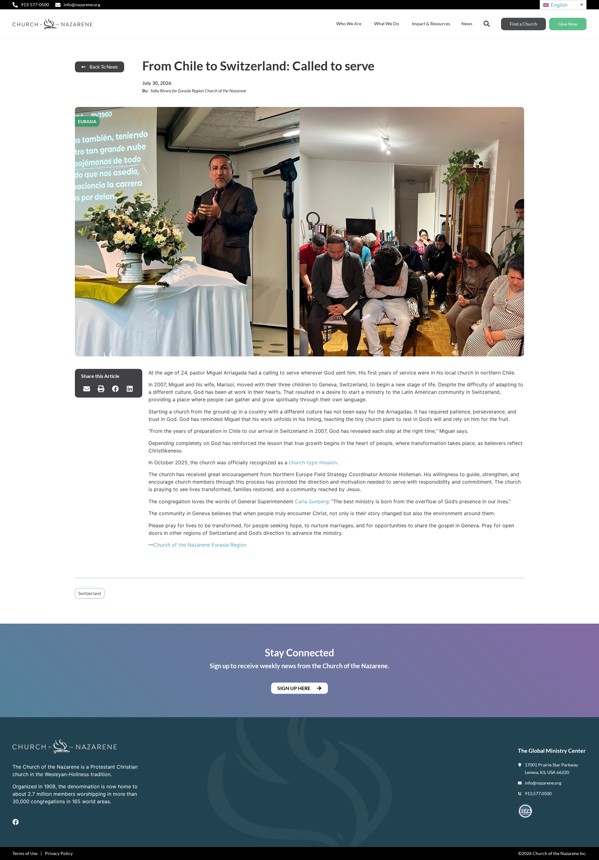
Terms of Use (24, 853)
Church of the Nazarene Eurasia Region (199, 545)
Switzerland (89, 593)
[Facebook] (15, 822)
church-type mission (313, 462)
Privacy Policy (59, 853)
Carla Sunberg (312, 501)
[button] (86, 388)
